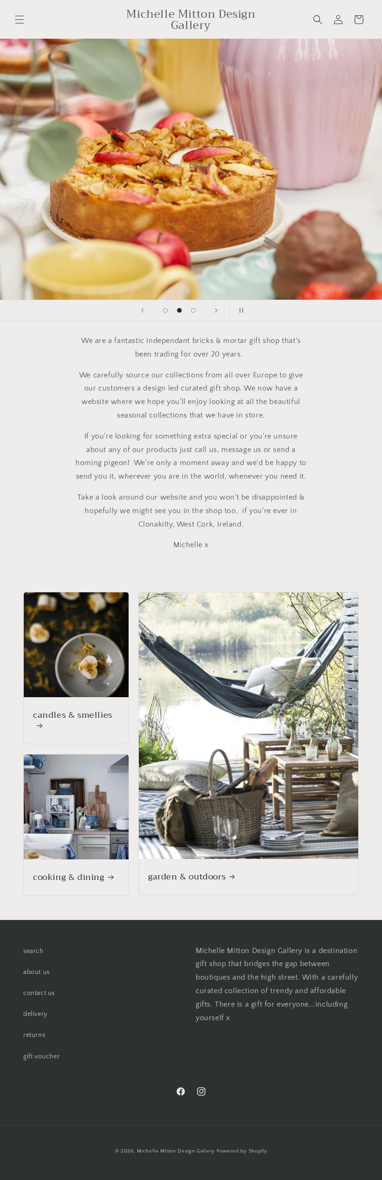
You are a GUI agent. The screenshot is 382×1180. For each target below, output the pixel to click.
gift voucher (41, 1056)
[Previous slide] (142, 310)
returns (34, 1035)
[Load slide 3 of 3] (193, 310)
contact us (39, 993)
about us (36, 972)
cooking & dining (68, 876)
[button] (19, 19)
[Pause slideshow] (239, 310)
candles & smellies (72, 716)
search (33, 951)
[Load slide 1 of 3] (165, 310)
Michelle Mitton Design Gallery (177, 1151)
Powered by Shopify (242, 1151)
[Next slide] (216, 310)
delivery (35, 1014)
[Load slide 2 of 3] (179, 310)
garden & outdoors (186, 876)
